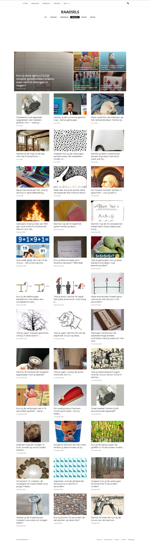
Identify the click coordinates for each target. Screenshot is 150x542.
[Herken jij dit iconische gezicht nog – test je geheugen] (70, 104)
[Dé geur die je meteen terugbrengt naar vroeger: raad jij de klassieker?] (86, 81)
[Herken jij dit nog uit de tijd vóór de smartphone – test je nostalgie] (32, 140)
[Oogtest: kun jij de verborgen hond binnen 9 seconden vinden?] (107, 468)
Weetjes (57, 3)
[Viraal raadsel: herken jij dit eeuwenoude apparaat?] (107, 395)
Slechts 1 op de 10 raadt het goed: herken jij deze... (67, 225)
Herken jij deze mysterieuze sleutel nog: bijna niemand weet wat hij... (105, 156)
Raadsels (46, 3)
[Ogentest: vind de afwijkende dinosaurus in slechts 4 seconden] (70, 468)
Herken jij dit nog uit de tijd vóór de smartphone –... (30, 155)
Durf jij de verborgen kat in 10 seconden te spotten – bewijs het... (86, 68)
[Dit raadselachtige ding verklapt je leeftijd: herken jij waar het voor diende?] (113, 61)
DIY (46, 17)
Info (65, 3)
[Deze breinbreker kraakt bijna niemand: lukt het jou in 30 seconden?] (107, 283)
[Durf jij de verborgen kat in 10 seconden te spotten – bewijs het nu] (86, 61)
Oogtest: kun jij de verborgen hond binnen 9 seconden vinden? (106, 484)
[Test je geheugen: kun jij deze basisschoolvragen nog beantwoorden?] (107, 247)
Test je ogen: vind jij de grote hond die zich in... (68, 373)
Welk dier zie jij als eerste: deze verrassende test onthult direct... (70, 191)
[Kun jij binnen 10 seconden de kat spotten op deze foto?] (70, 504)
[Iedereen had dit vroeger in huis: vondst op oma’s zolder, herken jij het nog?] (32, 431)
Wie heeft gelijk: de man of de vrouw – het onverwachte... (31, 261)
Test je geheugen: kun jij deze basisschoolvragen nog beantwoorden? (106, 263)
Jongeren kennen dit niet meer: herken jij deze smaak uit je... (70, 446)
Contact (117, 539)
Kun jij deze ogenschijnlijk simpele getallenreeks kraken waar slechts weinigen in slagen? (35, 80)
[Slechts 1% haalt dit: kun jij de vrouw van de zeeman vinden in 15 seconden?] (107, 504)
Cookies (123, 539)
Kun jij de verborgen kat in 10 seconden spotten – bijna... (31, 409)
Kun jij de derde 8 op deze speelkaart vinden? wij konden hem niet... (112, 87)
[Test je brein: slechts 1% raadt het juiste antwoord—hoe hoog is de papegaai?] (70, 283)
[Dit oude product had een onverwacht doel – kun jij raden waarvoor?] (70, 395)
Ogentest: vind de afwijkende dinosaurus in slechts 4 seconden (69, 484)
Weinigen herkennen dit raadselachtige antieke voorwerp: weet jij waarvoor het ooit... (107, 337)
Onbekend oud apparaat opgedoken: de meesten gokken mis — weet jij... (29, 120)
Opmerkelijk (64, 17)
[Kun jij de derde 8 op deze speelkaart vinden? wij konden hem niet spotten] (113, 81)
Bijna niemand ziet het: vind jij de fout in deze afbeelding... (32, 191)
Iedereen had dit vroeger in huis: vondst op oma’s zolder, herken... (31, 447)
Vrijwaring (131, 539)
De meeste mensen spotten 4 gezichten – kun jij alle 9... (106, 191)
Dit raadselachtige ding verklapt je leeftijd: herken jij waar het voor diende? (112, 67)
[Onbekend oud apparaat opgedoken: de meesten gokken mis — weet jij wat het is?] (32, 104)
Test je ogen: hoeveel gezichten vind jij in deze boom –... (32, 334)
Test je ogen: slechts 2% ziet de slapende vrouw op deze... (69, 334)
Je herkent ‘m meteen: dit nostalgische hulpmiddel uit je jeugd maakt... (32, 484)
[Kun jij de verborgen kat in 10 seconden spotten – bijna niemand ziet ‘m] (32, 395)
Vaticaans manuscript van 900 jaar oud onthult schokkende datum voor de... (32, 226)
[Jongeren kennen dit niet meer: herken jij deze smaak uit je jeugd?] (70, 431)
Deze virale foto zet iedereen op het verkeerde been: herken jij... (107, 118)
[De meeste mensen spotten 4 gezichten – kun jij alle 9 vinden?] (107, 177)
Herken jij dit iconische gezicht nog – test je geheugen (69, 118)
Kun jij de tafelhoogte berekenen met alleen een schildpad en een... (29, 299)
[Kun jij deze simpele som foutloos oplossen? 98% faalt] (70, 247)
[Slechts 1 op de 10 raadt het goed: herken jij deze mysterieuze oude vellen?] (70, 210)
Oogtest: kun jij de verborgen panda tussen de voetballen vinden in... (69, 156)
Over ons (99, 539)
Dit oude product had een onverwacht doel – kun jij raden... (67, 411)
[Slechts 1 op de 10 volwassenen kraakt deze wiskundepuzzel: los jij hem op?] (107, 210)
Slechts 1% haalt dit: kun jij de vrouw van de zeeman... (106, 518)
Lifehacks (35, 3)
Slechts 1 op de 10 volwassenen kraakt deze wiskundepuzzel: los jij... (107, 226)
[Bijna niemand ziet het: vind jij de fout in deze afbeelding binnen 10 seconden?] (32, 177)
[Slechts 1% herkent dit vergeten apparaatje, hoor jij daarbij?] (32, 358)
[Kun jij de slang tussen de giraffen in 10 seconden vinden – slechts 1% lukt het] (107, 431)
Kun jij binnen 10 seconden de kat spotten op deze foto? (69, 518)
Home (25, 3)
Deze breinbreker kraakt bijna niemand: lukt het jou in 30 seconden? (106, 299)
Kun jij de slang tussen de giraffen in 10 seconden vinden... (107, 446)
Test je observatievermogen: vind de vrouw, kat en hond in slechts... (106, 375)
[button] (127, 3)
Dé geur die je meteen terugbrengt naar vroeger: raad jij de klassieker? (86, 87)
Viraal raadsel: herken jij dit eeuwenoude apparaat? (104, 409)
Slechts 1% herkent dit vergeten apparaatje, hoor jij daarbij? (32, 373)
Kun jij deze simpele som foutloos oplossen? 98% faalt (68, 261)
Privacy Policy (108, 539)
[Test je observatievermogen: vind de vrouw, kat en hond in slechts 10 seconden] (107, 358)
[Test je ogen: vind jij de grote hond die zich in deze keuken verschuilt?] (70, 358)
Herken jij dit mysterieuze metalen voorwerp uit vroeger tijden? (31, 520)
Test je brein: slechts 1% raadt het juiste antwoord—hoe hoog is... (70, 299)
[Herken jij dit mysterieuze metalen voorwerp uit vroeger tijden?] (32, 504)
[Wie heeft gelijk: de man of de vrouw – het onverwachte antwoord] (32, 247)
